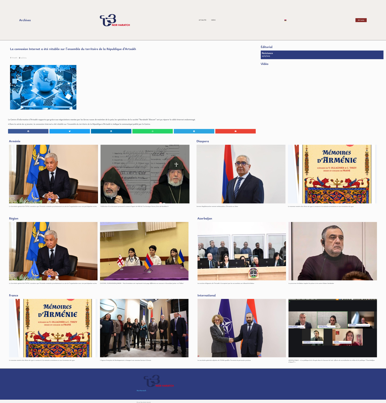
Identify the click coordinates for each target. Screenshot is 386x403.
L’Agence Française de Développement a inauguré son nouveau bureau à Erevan (125, 360)
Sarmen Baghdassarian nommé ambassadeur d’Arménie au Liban (217, 206)
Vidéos (213, 20)
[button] (28, 131)
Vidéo (264, 64)
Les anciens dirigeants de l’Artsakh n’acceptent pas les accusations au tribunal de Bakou (226, 283)
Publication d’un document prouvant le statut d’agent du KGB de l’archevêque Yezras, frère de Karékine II (134, 206)
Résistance (267, 53)
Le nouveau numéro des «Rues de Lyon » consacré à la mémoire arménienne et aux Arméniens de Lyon (321, 206)
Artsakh (14, 58)
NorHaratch (141, 390)
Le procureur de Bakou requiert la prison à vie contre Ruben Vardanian (311, 283)
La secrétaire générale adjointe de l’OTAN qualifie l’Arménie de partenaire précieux (224, 360)
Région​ (13, 218)
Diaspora (203, 141)
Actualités (202, 20)
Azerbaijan (205, 218)
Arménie (14, 141)
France (13, 295)
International (207, 295)
